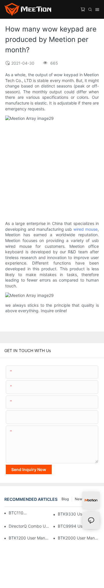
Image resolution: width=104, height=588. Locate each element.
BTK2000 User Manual (79, 537)
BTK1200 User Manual (30, 537)
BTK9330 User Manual (79, 513)
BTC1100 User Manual (18, 512)
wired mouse (85, 229)
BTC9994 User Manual (79, 526)
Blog (65, 499)
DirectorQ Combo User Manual (30, 526)
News (79, 499)
